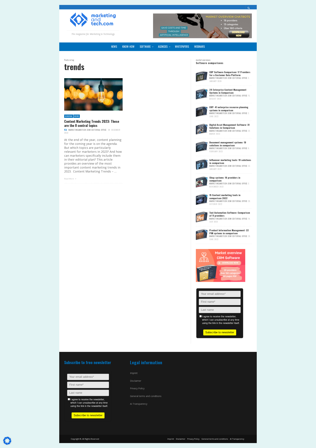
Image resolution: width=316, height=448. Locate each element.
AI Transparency (138, 403)
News (76, 116)
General (68, 116)
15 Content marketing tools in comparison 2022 (224, 196)
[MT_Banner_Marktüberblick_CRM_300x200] (220, 265)
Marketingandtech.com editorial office (87, 130)
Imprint (134, 373)
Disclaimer (135, 380)
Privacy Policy (137, 388)
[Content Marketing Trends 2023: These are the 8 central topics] (88, 94)
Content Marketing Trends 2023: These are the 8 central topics (91, 123)
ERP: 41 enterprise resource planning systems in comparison (228, 108)
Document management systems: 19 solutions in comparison (227, 144)
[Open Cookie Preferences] (7, 444)
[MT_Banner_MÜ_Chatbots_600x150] (202, 25)
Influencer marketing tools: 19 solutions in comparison (230, 161)
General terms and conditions (145, 396)
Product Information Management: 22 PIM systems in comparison (229, 231)
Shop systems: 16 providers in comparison (224, 179)
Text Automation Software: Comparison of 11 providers (229, 214)
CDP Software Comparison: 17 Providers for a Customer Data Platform (229, 73)
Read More (69, 178)
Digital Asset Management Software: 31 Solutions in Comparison (229, 126)
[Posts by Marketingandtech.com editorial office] (65, 130)
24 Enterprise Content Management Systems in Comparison (227, 91)
